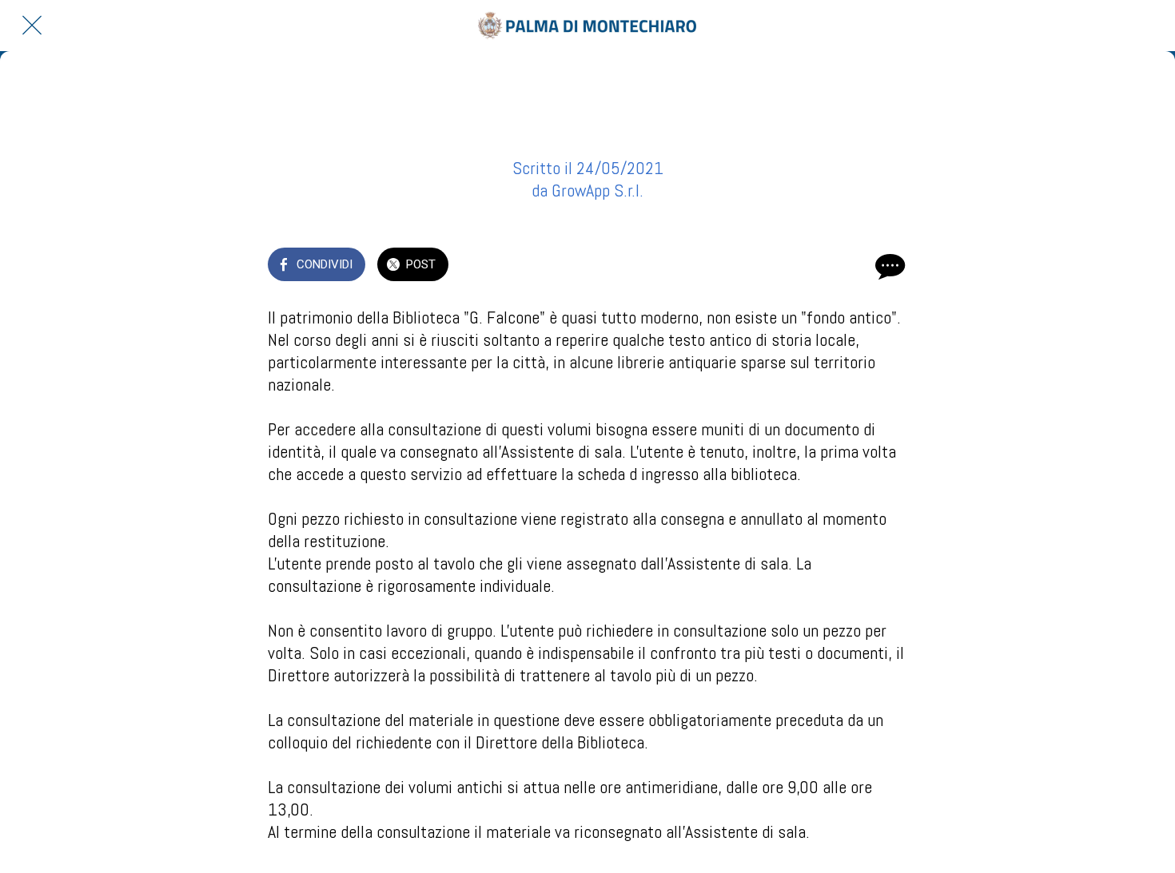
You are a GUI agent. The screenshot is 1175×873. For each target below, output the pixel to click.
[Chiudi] (32, 25)
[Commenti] (888, 266)
